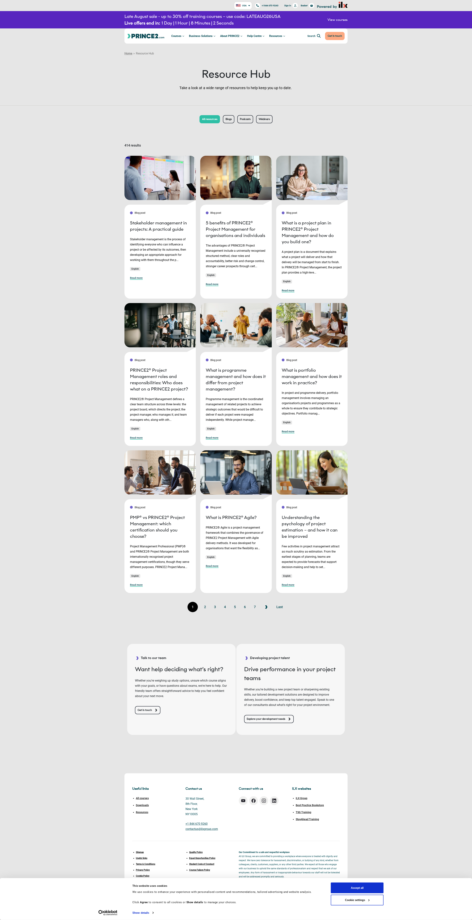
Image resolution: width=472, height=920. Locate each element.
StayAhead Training (307, 819)
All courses (142, 798)
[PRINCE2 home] (145, 36)
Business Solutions (201, 36)
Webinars (264, 119)
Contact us (193, 789)
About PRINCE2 (230, 36)
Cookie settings (355, 899)
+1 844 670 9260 (270, 5)
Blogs (228, 119)
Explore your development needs (266, 718)
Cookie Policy (142, 876)
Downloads (142, 805)
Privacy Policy (143, 870)
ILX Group (301, 798)
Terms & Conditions (145, 864)
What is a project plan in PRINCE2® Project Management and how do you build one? (308, 232)
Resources (275, 36)
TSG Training (303, 812)
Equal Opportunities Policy (202, 858)
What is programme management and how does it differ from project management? (236, 379)
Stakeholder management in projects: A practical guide (158, 226)
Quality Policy (196, 852)
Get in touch (335, 35)
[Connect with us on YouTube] (243, 800)
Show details (140, 912)
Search (311, 36)
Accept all (357, 887)
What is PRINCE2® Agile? (231, 517)
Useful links (141, 858)
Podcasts (245, 119)
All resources (209, 119)
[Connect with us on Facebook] (253, 800)
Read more (136, 277)
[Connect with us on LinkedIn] (274, 800)
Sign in (287, 5)
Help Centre (254, 36)
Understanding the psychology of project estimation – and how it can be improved (310, 527)
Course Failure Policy (199, 870)
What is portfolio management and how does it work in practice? (312, 376)
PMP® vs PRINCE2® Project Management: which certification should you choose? (157, 527)
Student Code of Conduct (201, 864)
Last (279, 607)
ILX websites (301, 789)
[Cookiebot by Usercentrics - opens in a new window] (108, 913)
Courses (176, 36)
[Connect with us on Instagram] (263, 800)
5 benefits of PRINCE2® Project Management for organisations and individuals (235, 229)
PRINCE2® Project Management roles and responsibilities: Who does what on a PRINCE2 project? (159, 379)
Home (128, 53)
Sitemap (140, 852)
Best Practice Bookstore (310, 805)
